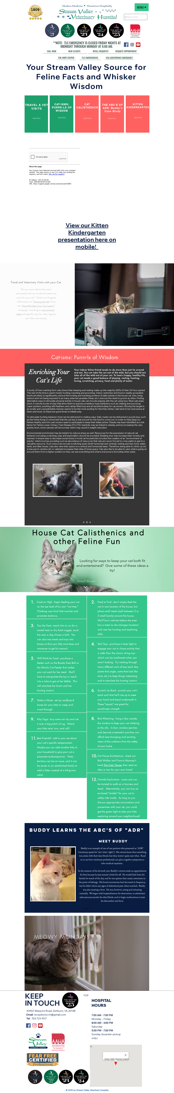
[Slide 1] (83, 522)
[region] (87, 953)
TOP (86, 995)
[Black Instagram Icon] (132, 44)
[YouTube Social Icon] (138, 44)
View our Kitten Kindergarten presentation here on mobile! (87, 236)
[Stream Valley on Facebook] (28, 1025)
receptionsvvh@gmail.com (50, 1014)
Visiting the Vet (41, 301)
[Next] (146, 868)
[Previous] (28, 868)
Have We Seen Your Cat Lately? (38, 306)
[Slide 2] (87, 522)
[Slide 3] (90, 522)
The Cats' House (113, 765)
